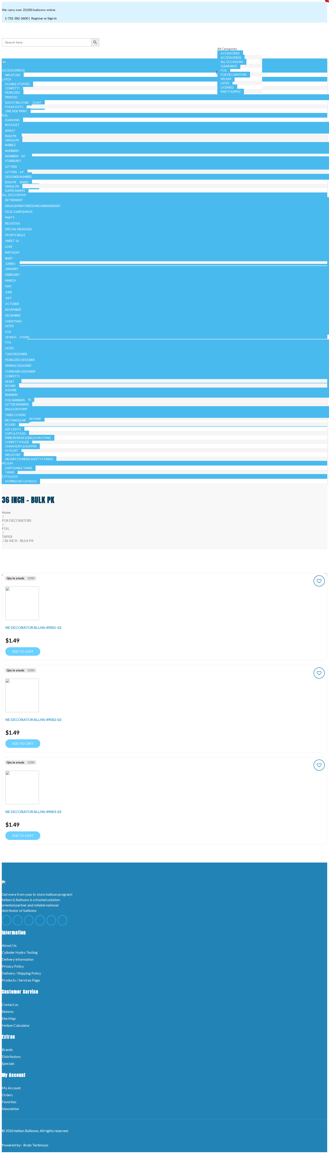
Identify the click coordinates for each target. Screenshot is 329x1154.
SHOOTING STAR (16, 102)
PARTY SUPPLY (231, 91)
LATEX (225, 83)
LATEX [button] (7, 79)
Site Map (9, 1018)
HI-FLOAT (11, 450)
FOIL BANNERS (15, 400)
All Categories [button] (227, 49)
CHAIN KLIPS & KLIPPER (20, 446)
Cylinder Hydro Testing (20, 952)
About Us (9, 945)
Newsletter (10, 1109)
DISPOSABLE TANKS (18, 468)
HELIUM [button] (8, 463)
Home (6, 512)
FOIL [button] (5, 115)
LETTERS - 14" (14, 172)
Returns (8, 1011)
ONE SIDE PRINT (16, 111)
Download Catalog (21, 481)
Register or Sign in (43, 18)
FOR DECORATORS (234, 74)
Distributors (11, 1056)
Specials (8, 1063)
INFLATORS (12, 455)
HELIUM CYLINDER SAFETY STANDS (29, 459)
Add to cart (23, 651)
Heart (10, 381)
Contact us (10, 1004)
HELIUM (226, 79)
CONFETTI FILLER (17, 442)
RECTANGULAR (15, 420)
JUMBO (10, 263)
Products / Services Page (21, 980)
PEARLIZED (12, 92)
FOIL (224, 70)
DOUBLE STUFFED (17, 84)
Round (10, 386)
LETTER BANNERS (17, 404)
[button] (319, 581)
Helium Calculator (16, 1025)
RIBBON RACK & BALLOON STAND (28, 438)
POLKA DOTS (14, 107)
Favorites (9, 1102)
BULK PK (10, 136)
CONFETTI (12, 88)
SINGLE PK (12, 140)
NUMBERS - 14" (15, 156)
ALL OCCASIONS (232, 62)
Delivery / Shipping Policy (21, 973)
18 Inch (10, 337)
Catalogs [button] (10, 477)
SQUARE (11, 390)
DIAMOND (12, 120)
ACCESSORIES (230, 53)
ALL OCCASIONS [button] (14, 195)
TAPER (7, 537)
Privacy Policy (13, 966)
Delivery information (18, 959)
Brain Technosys (35, 1145)
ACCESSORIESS (231, 57)
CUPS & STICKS (15, 433)
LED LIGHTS (13, 429)
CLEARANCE (229, 66)
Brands (7, 1049)
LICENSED (227, 87)
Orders (7, 1095)
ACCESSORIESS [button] (14, 70)
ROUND (10, 424)
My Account (11, 1088)
